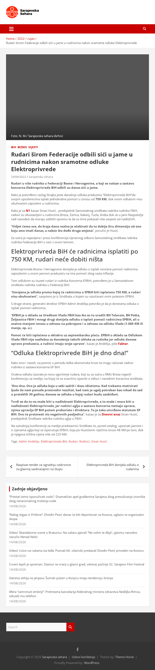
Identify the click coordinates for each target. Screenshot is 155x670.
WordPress (91, 663)
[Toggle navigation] (11, 29)
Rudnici (84, 441)
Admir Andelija (29, 441)
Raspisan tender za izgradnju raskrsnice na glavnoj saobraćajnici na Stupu (43, 467)
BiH (13, 147)
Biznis (22, 147)
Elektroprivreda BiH (54, 441)
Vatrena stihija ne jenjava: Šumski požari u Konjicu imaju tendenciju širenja (61, 578)
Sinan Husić (99, 441)
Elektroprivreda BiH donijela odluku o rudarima (113, 467)
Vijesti (33, 147)
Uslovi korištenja (83, 657)
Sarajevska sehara (41, 177)
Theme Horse (124, 657)
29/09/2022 (18, 177)
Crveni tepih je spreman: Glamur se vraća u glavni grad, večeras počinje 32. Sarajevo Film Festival (76, 564)
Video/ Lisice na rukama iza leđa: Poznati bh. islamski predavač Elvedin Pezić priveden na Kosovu (76, 550)
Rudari (73, 441)
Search (70, 627)
